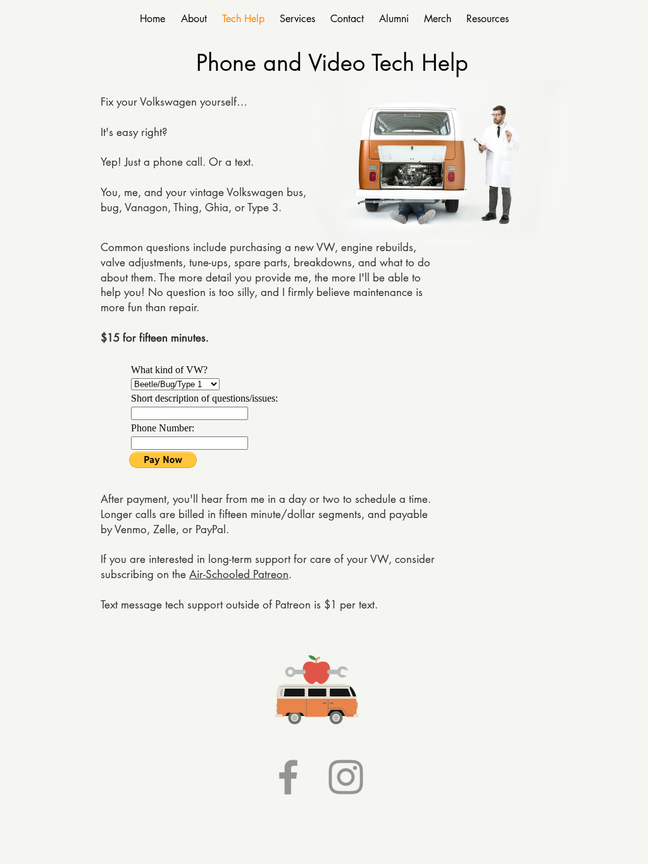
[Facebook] (288, 777)
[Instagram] (346, 777)
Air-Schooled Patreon (239, 574)
